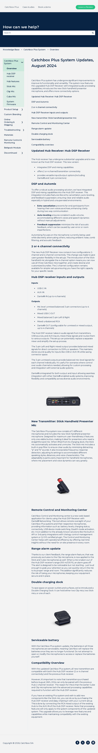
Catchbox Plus (12, 7)
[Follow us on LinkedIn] (93, 743)
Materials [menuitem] (8, 135)
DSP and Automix (40, 102)
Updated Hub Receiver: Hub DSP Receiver (51, 96)
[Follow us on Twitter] (83, 743)
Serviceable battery (40, 139)
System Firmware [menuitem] (11, 102)
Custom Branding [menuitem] (12, 114)
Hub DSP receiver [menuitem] (11, 75)
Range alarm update (41, 128)
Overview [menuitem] (12, 68)
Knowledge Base (11, 50)
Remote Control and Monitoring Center (50, 123)
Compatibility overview (42, 145)
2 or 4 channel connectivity (44, 107)
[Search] (93, 33)
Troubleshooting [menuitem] (12, 130)
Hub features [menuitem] (13, 81)
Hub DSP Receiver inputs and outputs (49, 112)
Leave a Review (85, 7)
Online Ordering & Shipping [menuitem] (9, 122)
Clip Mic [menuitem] (10, 91)
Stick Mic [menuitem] (11, 86)
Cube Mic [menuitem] (11, 96)
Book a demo (44, 7)
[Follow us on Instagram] (88, 743)
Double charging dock (42, 134)
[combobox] (47, 33)
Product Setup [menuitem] (11, 109)
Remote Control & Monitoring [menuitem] (13, 141)
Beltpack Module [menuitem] (12, 148)
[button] (22, 61)
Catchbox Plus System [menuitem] (11, 62)
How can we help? (21, 27)
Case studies (28, 7)
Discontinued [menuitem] (10, 153)
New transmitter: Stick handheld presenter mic (53, 118)
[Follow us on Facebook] (77, 743)
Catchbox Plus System (35, 50)
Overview (54, 50)
